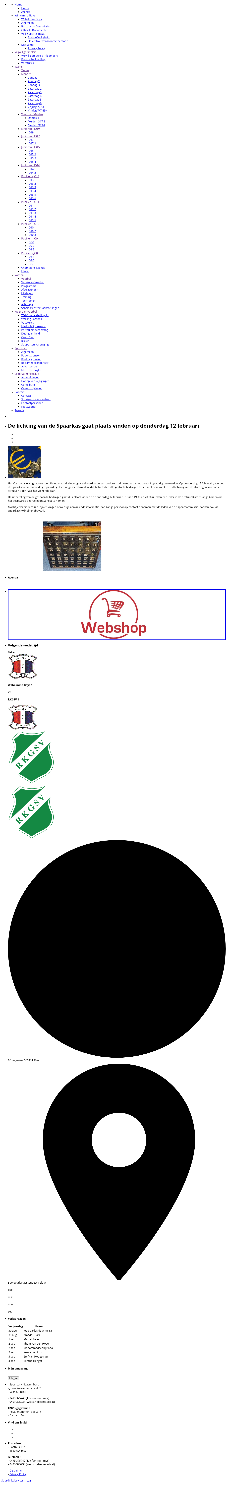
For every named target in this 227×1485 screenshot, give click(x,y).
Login (29, 1480)
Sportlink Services (12, 1480)
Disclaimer (16, 1470)
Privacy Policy (17, 1474)
